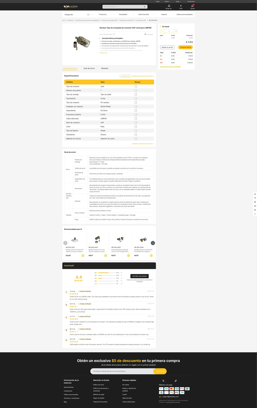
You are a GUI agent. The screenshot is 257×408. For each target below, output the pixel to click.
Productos (102, 14)
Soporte (164, 14)
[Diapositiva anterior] (65, 243)
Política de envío (98, 385)
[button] (169, 7)
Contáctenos (191, 1)
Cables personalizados (184, 14)
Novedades (123, 14)
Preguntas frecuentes (100, 402)
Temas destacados (128, 402)
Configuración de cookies (173, 402)
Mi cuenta (125, 385)
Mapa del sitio (127, 398)
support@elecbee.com (170, 397)
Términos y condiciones (71, 398)
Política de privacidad (71, 394)
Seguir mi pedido (98, 398)
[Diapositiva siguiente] (153, 243)
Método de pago (98, 394)
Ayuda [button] (177, 1)
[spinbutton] (169, 31)
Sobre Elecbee (143, 14)
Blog (65, 402)
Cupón (158, 1)
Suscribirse (161, 371)
